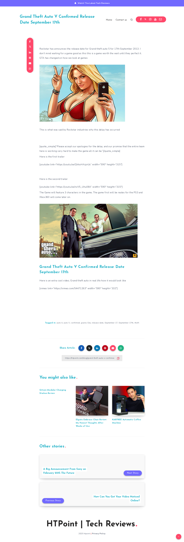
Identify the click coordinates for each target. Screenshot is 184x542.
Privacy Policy (98, 533)
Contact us (121, 20)
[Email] (160, 19)
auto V (67, 323)
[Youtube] (155, 19)
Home (109, 20)
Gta (89, 323)
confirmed (75, 323)
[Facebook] (141, 19)
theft (137, 323)
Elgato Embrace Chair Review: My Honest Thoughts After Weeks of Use (91, 423)
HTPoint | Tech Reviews (90, 524)
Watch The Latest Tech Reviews (94, 3)
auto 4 (60, 323)
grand (83, 323)
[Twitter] (145, 19)
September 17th (126, 323)
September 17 (111, 323)
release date (98, 323)
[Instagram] (150, 19)
